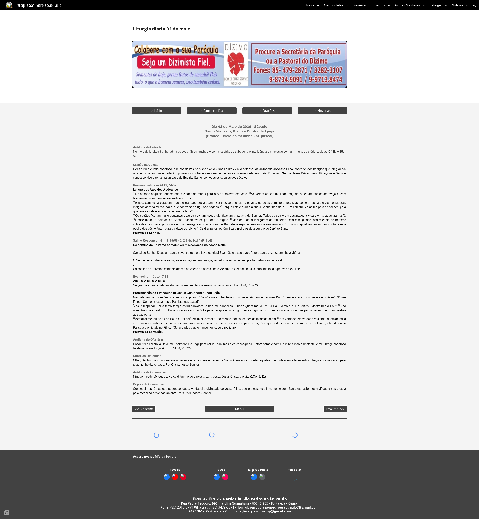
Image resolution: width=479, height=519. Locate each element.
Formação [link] (360, 5)
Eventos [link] (379, 5)
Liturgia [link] (435, 5)
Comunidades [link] (333, 5)
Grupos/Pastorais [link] (407, 5)
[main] (239, 28)
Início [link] (310, 5)
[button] (474, 5)
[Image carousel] (239, 64)
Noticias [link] (457, 5)
